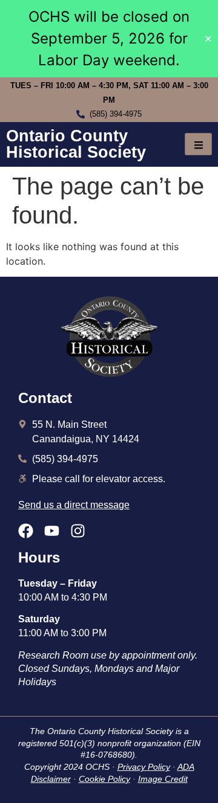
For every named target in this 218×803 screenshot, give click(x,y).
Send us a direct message (74, 505)
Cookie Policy (104, 779)
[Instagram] (77, 530)
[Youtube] (51, 530)
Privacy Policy (143, 767)
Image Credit (163, 779)
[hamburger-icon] (198, 144)
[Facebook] (25, 530)
